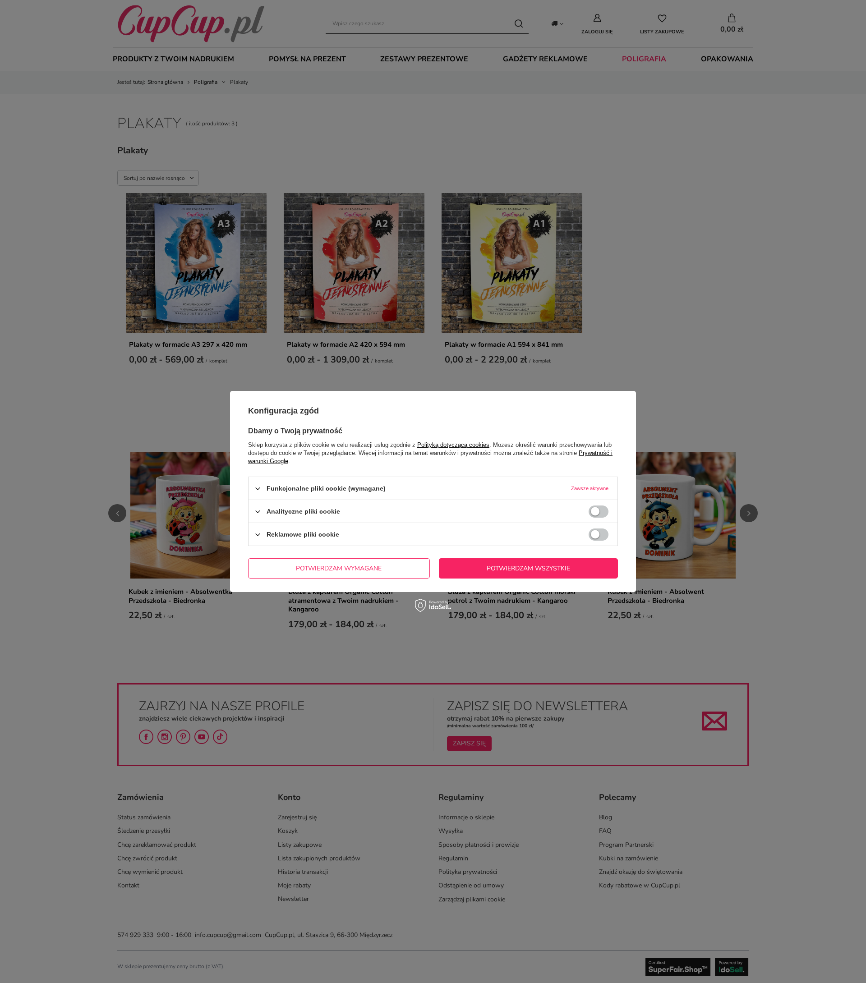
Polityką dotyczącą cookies (453, 444)
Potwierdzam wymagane (339, 568)
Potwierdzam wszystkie (528, 568)
